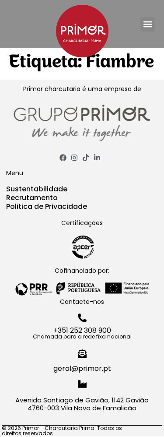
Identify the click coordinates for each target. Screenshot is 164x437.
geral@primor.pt (82, 368)
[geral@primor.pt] (82, 353)
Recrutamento (32, 198)
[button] (147, 24)
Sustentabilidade (36, 189)
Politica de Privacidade (46, 206)
